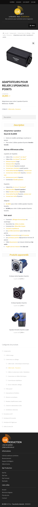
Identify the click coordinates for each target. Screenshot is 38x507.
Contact (4, 498)
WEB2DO (27, 504)
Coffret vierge (9, 355)
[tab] (19, 117)
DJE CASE (33, 2)
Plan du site (5, 495)
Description (7, 117)
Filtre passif (9, 389)
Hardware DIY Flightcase (10, 422)
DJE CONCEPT (26, 2)
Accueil (6, 33)
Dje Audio (5, 481)
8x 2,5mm (16, 187)
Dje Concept (5, 478)
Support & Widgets (7, 461)
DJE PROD (12, 2)
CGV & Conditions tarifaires (10, 455)
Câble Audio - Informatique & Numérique (18, 363)
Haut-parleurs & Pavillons (12, 393)
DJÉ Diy (8, 504)
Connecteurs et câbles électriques (17, 376)
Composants (13, 33)
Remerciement (6, 458)
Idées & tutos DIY (8, 426)
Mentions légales (7, 492)
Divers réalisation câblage (15, 384)
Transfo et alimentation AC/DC (14, 405)
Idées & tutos (6, 464)
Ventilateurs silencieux (12, 410)
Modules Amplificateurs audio (14, 401)
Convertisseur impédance (15, 380)
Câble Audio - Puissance (14, 109)
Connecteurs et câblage (24, 33)
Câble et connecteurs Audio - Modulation (18, 372)
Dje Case (4, 475)
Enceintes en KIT (8, 414)
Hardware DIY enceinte (10, 418)
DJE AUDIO (18, 2)
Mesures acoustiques (11, 397)
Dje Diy (4, 472)
